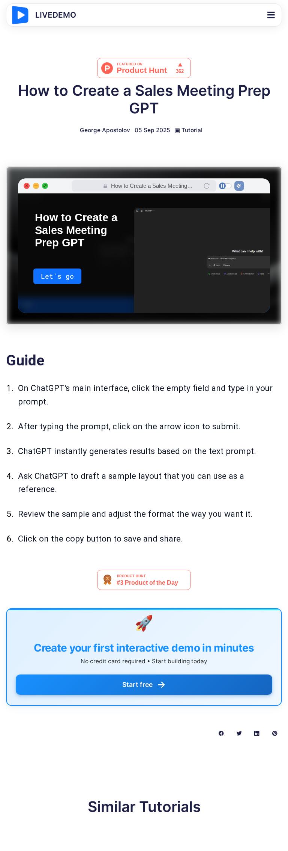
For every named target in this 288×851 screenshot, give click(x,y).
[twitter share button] (239, 732)
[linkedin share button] (256, 732)
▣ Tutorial (188, 130)
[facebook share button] (221, 732)
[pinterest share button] (274, 732)
